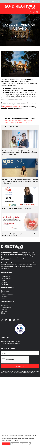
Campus (4, 311)
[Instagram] (27, 1)
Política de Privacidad (15, 373)
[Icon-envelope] (38, 1)
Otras (3, 298)
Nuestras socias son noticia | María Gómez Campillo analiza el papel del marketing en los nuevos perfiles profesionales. (20, 181)
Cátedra (4, 313)
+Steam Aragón (6, 307)
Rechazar (15, 444)
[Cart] (37, 12)
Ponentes (4, 297)
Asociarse (4, 284)
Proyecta (4, 309)
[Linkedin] (30, 1)
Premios (4, 282)
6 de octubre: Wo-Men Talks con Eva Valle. (17, 208)
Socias (3, 280)
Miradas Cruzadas (7, 295)
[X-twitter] (35, 1)
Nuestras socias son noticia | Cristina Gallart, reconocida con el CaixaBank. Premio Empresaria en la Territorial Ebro (19, 152)
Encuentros (5, 291)
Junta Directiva (6, 278)
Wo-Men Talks (5, 293)
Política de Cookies (28, 373)
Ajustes (24, 444)
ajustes (16, 440)
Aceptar (6, 444)
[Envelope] (18, 320)
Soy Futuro (4, 305)
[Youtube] (33, 1)
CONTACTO (6, 338)
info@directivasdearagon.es (12, 107)
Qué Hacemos (6, 276)
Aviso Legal (4, 373)
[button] (3, 12)
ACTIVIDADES (7, 287)
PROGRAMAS (7, 302)
